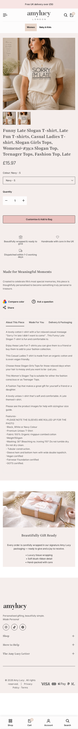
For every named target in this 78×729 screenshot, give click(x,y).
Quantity (7, 191)
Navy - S (10, 180)
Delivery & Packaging (60, 322)
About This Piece (15, 322)
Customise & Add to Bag (39, 219)
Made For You (36, 322)
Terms (24, 687)
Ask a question (45, 301)
